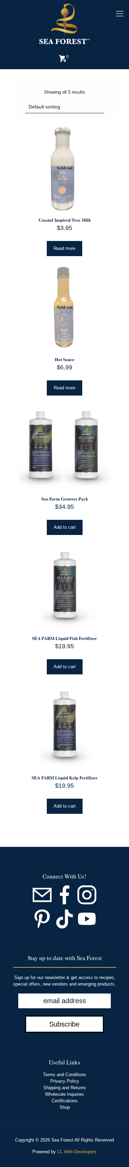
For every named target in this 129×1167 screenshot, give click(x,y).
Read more (64, 248)
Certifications (65, 1100)
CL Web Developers (77, 1151)
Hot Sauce (64, 359)
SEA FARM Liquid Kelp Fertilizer (65, 777)
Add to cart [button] (65, 527)
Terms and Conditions (64, 1074)
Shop (65, 1107)
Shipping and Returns (64, 1087)
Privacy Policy (64, 1081)
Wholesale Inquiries (64, 1094)
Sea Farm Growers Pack (64, 498)
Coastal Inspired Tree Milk (65, 220)
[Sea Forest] (64, 24)
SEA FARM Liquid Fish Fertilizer (64, 638)
